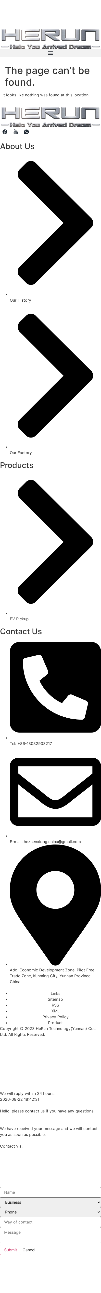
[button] (50, 53)
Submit (10, 1249)
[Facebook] (5, 132)
